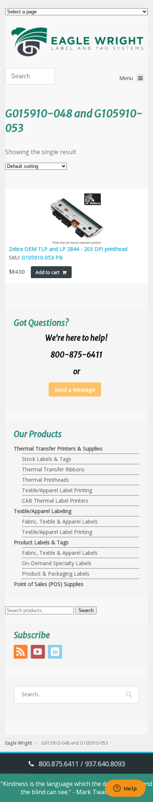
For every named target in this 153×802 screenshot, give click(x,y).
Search (86, 610)
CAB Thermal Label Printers (55, 500)
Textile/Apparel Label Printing (57, 490)
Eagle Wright (18, 743)
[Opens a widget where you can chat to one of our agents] (125, 789)
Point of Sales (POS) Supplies (49, 584)
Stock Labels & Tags (46, 458)
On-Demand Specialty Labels (56, 563)
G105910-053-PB (42, 257)
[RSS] (21, 653)
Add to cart (47, 272)
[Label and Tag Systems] (76, 42)
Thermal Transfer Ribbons (53, 469)
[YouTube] (38, 653)
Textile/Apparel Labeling (42, 511)
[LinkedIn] (56, 653)
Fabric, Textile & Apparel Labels (60, 521)
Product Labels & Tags (41, 542)
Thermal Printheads (45, 479)
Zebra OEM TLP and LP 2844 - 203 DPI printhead (68, 248)
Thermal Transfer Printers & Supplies (58, 448)
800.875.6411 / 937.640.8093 (82, 763)
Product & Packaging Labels (55, 573)
